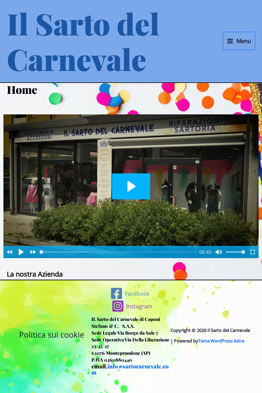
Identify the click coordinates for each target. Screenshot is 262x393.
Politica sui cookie (51, 334)
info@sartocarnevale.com (130, 369)
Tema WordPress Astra (221, 341)
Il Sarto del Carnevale (83, 41)
